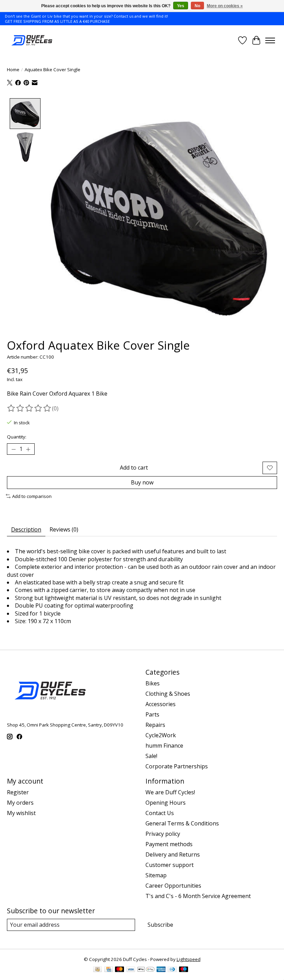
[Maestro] (183, 970)
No (197, 5)
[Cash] (97, 970)
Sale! (151, 756)
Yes (180, 5)
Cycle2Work (160, 735)
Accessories (160, 704)
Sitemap (156, 875)
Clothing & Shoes (167, 693)
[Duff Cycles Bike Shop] (31, 40)
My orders (20, 802)
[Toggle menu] (270, 40)
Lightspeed (189, 959)
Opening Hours (165, 802)
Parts (152, 714)
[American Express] (161, 970)
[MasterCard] (119, 970)
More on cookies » (225, 5)
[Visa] (130, 970)
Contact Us (159, 813)
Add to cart (134, 467)
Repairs (155, 725)
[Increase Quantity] (28, 449)
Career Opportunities (173, 885)
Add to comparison (32, 496)
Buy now (142, 482)
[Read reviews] (29, 408)
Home (13, 69)
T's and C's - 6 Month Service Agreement (198, 896)
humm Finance (164, 745)
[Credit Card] (108, 970)
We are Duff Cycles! (170, 792)
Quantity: (16, 437)
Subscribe (160, 924)
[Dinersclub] (172, 970)
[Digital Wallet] (145, 970)
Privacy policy (162, 834)
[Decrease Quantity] (13, 449)
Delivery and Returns (172, 854)
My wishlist (21, 813)
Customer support (169, 865)
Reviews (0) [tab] (64, 529)
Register (18, 792)
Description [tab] (26, 529)
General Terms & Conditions (182, 823)
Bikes (152, 683)
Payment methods (169, 844)
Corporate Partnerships (176, 766)
